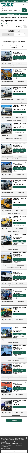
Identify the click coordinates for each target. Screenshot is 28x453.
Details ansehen (19, 57)
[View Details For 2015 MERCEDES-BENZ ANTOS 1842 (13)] (6, 276)
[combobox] (14, 10)
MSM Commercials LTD (16, 267)
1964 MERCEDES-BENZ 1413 (19, 289)
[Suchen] (24, 10)
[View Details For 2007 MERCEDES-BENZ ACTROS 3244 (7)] (6, 167)
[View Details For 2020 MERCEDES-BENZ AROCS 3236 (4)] (6, 110)
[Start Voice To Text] (19, 10)
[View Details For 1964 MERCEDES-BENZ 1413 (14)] (6, 294)
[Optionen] (25, 69)
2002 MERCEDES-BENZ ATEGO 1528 (19, 88)
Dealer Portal (10, 1)
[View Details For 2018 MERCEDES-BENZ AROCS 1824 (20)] (6, 405)
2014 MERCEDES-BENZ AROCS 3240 (19, 51)
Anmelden (3, 1)
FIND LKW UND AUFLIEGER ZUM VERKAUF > (12, 17)
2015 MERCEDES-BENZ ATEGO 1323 (19, 382)
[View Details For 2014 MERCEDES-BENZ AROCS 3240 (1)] (6, 56)
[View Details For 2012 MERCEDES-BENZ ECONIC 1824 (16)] (6, 332)
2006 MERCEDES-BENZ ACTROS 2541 (19, 144)
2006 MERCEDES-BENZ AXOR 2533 (19, 69)
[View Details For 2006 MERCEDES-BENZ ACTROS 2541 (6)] (6, 149)
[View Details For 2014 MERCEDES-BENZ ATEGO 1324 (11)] (6, 239)
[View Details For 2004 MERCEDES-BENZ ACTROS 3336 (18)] (6, 369)
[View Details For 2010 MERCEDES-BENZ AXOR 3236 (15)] (6, 312)
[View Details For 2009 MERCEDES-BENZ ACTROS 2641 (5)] (6, 128)
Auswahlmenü (23, 6)
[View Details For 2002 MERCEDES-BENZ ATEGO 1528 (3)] (6, 92)
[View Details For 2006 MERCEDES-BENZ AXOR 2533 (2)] (6, 74)
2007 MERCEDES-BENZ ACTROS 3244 (19, 162)
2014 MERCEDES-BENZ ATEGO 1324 (19, 235)
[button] (18, 26)
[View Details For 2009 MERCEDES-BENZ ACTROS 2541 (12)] (6, 257)
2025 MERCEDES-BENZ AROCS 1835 (19, 346)
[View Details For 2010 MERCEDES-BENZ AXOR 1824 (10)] (6, 221)
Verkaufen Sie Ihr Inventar (13, 14)
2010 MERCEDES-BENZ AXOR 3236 (19, 308)
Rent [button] (8, 34)
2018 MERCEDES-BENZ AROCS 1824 (19, 401)
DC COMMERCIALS (16, 213)
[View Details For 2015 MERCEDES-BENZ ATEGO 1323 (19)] (6, 387)
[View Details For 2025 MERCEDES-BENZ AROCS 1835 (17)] (6, 350)
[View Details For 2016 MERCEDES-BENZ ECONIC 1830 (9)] (6, 203)
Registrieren (15, 1)
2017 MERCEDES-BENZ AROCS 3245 (19, 181)
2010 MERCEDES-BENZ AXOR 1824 (19, 217)
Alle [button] (19, 34)
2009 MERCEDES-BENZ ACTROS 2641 (19, 124)
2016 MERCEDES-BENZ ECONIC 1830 (19, 199)
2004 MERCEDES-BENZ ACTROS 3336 (19, 364)
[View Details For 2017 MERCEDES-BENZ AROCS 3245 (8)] (6, 185)
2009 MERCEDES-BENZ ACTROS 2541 (19, 253)
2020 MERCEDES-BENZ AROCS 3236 (19, 106)
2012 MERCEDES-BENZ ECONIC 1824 (19, 328)
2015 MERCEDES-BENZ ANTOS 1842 (19, 271)
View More (14, 420)
